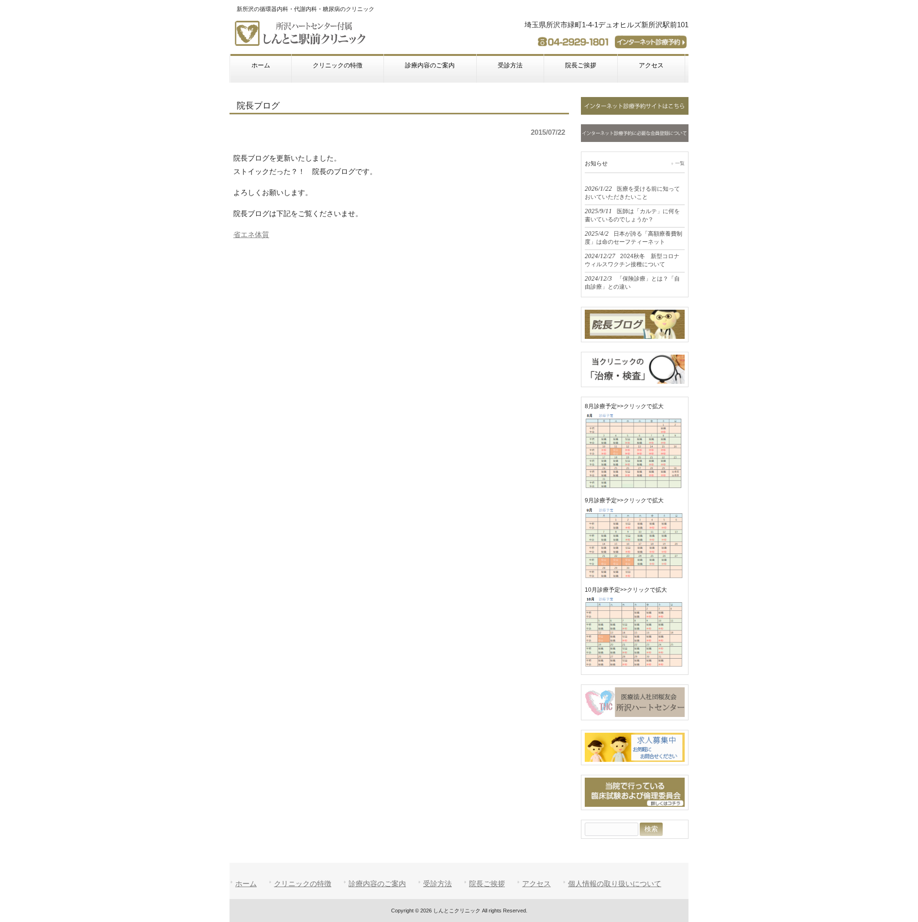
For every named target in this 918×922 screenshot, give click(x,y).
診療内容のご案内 (377, 883)
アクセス (536, 883)
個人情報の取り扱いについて (614, 883)
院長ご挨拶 (487, 883)
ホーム (246, 883)
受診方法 (437, 883)
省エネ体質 (251, 234)
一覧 (680, 163)
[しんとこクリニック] (302, 41)
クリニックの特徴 (302, 883)
